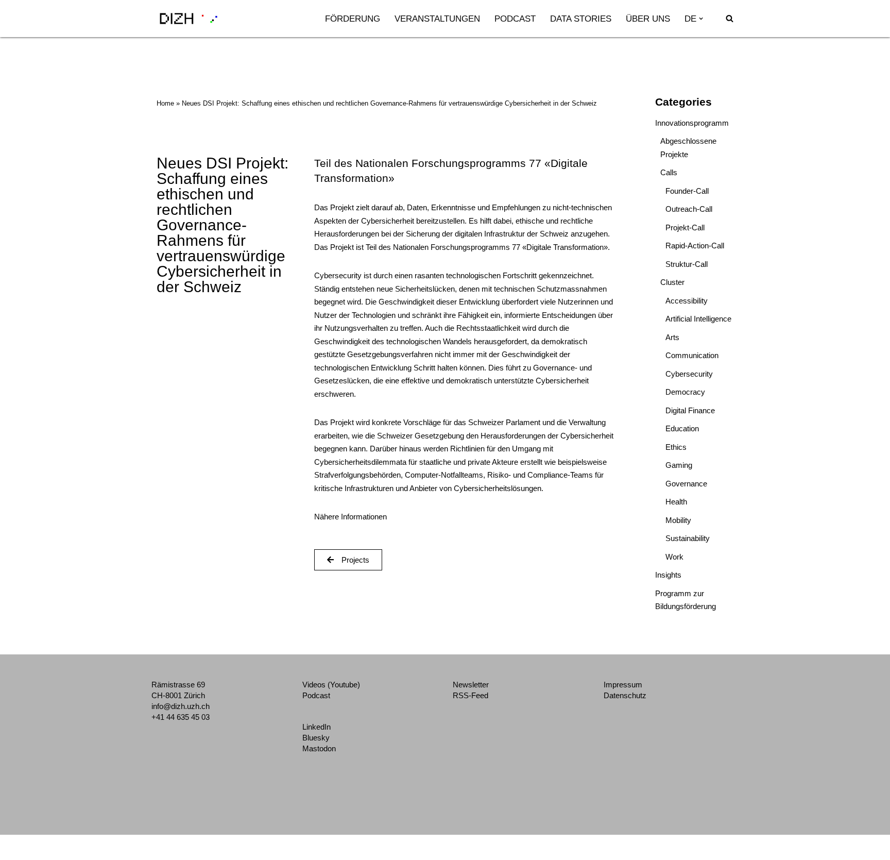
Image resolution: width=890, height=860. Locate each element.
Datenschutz (625, 695)
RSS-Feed (470, 695)
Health (676, 501)
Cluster (672, 282)
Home (165, 103)
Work (674, 556)
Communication (691, 355)
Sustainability (687, 538)
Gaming (678, 465)
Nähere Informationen (350, 516)
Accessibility (686, 300)
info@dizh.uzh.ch (180, 706)
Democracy (685, 391)
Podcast (515, 18)
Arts (672, 337)
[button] (701, 18)
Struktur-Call (686, 264)
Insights (668, 574)
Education (682, 428)
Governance (686, 483)
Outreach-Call (688, 209)
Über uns (648, 18)
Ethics (676, 447)
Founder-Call (687, 191)
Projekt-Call (685, 227)
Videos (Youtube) (331, 684)
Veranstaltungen (437, 18)
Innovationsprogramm (692, 123)
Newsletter (471, 684)
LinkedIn (316, 726)
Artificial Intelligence (698, 318)
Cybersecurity (689, 373)
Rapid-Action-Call (694, 245)
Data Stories (580, 18)
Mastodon (319, 748)
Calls (668, 172)
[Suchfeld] (729, 18)
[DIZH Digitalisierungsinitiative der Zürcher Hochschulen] (188, 18)
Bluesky (316, 737)
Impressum (623, 684)
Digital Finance (690, 410)
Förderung (352, 18)
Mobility (678, 520)
